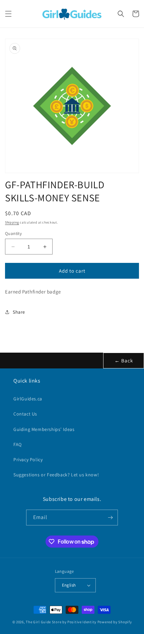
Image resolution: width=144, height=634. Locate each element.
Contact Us (25, 414)
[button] (8, 13)
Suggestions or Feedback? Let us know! (56, 475)
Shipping (12, 222)
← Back (124, 360)
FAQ (17, 444)
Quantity (13, 233)
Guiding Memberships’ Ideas (44, 429)
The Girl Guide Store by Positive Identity (61, 622)
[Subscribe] (110, 517)
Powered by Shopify (114, 622)
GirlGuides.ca (27, 399)
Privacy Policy (28, 460)
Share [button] (19, 312)
